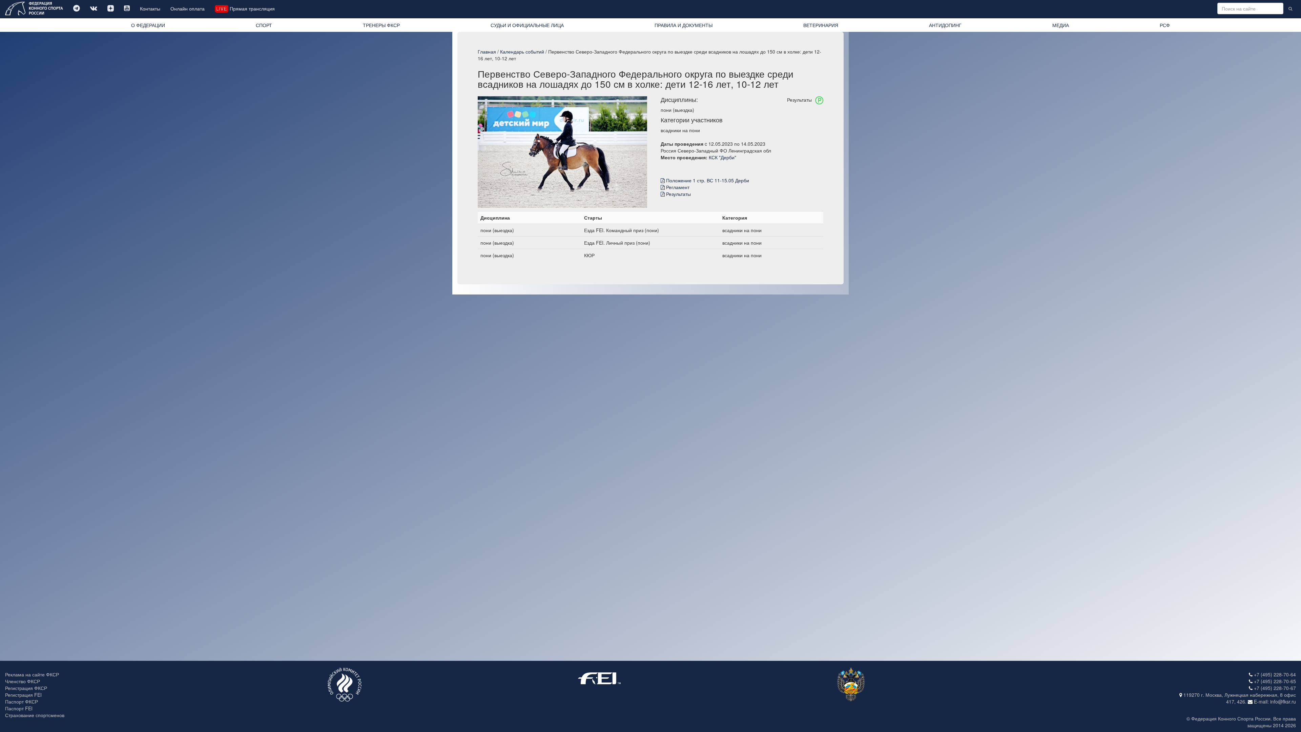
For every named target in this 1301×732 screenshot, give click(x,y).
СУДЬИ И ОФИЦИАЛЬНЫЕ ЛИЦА (527, 25)
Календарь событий (522, 51)
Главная (487, 51)
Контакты (150, 8)
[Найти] (1290, 8)
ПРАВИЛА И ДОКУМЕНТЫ (684, 25)
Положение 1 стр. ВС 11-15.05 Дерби (707, 180)
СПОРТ (264, 25)
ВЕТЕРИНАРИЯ (820, 25)
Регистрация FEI (23, 694)
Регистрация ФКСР (26, 688)
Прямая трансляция (245, 8)
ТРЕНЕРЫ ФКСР (381, 25)
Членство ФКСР (22, 681)
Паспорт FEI (19, 708)
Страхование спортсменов (34, 715)
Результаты (678, 193)
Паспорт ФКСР (21, 701)
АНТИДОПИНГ (945, 25)
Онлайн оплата (187, 8)
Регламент (677, 187)
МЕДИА (1060, 25)
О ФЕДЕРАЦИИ (148, 25)
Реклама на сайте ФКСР (32, 674)
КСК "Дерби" (722, 157)
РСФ (1165, 25)
